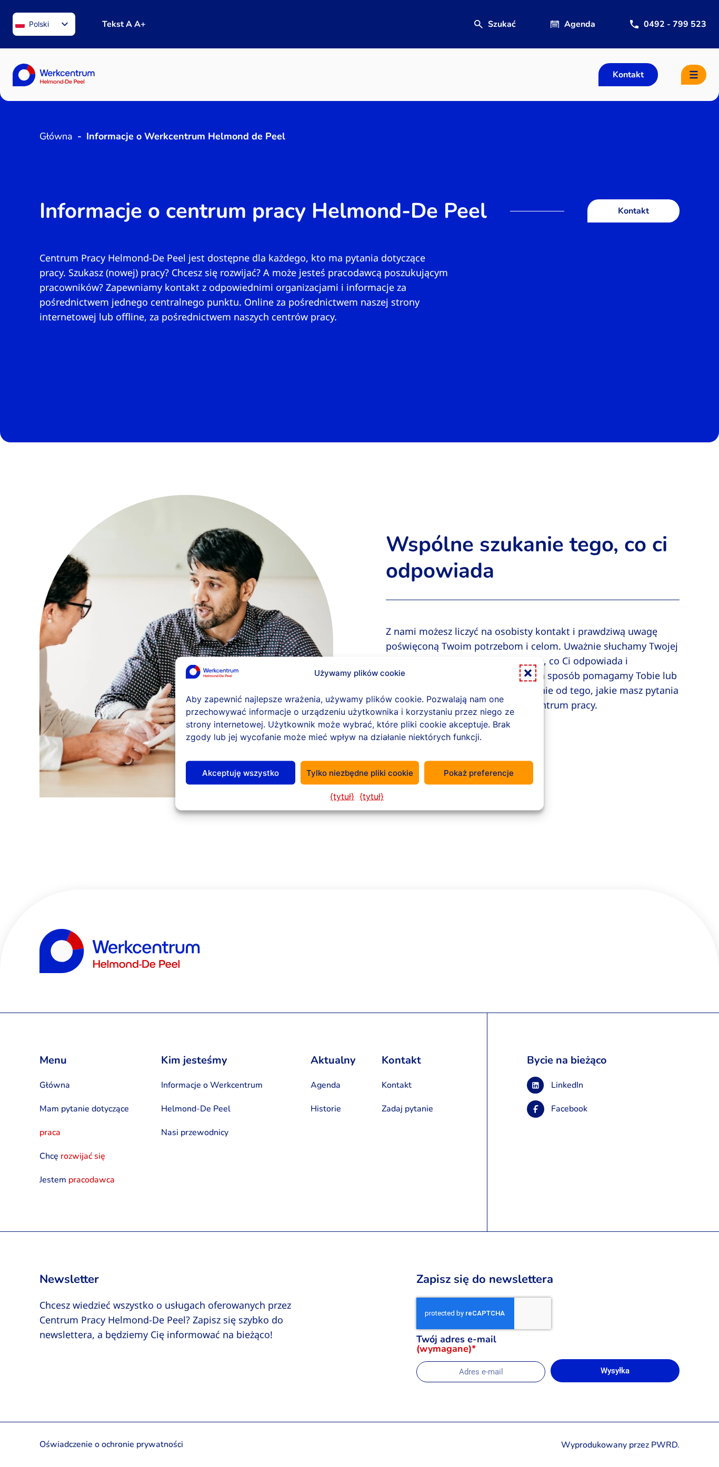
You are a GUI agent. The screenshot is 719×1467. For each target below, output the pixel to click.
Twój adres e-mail (456, 1344)
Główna (56, 136)
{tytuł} (342, 796)
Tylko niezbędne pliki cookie (359, 772)
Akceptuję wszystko (240, 772)
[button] (528, 673)
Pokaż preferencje (479, 772)
